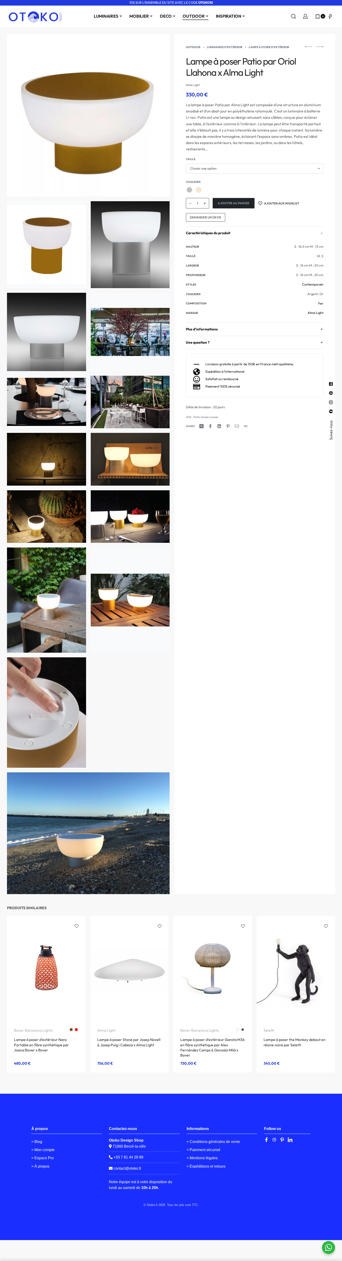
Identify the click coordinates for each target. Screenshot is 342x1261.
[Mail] (237, 426)
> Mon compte (43, 1150)
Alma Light (315, 313)
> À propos (40, 1166)
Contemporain (312, 284)
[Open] (330, 16)
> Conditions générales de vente (213, 1142)
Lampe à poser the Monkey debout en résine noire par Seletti (294, 1042)
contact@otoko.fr (127, 1168)
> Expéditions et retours (206, 1166)
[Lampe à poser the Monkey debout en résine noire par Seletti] (296, 968)
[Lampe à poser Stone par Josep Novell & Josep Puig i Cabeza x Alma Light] (129, 968)
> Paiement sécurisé (203, 1150)
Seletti (269, 1030)
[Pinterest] (282, 1139)
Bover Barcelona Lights (33, 1030)
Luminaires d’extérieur (224, 47)
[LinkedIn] (290, 1139)
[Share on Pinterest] (228, 426)
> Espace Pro (42, 1158)
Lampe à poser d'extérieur (269, 47)
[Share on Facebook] (210, 426)
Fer (320, 303)
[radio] (189, 190)
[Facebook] (266, 1139)
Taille (190, 159)
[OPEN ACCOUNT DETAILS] (305, 16)
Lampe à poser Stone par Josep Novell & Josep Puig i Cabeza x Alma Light (129, 1042)
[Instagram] (274, 1139)
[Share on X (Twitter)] (201, 426)
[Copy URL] (246, 426)
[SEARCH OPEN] (293, 16)
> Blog (36, 1142)
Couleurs (193, 182)
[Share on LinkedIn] (219, 426)
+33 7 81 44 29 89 (128, 1157)
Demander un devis (205, 217)
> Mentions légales (202, 1158)
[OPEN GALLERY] (88, 115)
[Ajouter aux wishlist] (76, 926)
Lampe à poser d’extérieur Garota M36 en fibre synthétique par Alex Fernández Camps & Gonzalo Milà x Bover (212, 1047)
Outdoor (193, 47)
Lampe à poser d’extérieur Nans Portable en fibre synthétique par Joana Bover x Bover (41, 1045)
